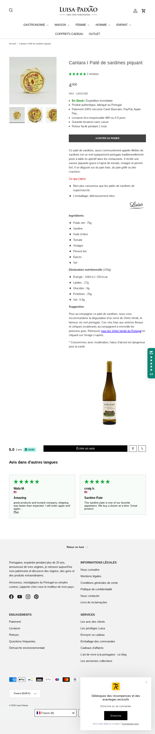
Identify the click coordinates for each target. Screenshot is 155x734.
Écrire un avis (85, 448)
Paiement (15, 621)
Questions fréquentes (22, 641)
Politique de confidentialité (96, 589)
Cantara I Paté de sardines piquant (35, 44)
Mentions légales (91, 576)
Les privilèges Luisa (93, 628)
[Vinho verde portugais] (107, 353)
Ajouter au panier (107, 138)
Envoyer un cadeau (93, 634)
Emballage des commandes (98, 641)
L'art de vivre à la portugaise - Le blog (103, 654)
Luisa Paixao (22, 705)
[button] (144, 11)
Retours (14, 634)
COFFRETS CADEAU (69, 33)
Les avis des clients (93, 621)
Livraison (14, 628)
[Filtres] (133, 448)
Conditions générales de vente (99, 582)
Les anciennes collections (96, 660)
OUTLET (94, 33)
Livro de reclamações (94, 602)
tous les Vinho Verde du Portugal (121, 330)
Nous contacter (90, 595)
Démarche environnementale (27, 647)
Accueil (12, 44)
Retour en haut (76, 547)
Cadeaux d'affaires (92, 647)
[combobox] (56, 713)
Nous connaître (90, 569)
